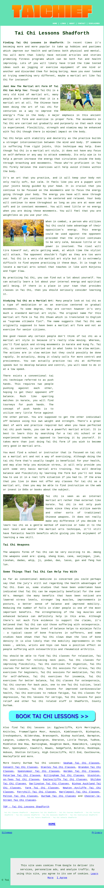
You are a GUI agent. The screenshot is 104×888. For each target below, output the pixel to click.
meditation (28, 304)
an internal (92, 496)
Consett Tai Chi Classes (20, 767)
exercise (42, 119)
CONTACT (81, 23)
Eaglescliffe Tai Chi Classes (65, 779)
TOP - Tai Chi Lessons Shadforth (26, 806)
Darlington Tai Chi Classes (49, 783)
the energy (93, 190)
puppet (88, 182)
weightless (10, 215)
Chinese (45, 102)
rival (88, 246)
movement (41, 206)
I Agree (62, 877)
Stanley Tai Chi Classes (58, 767)
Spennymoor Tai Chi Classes (38, 771)
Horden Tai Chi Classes (81, 771)
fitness (24, 59)
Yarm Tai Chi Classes (42, 788)
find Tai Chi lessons (28, 727)
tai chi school (78, 433)
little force (32, 413)
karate (25, 400)
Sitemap (7, 832)
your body (87, 177)
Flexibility (35, 127)
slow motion (91, 348)
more (30, 756)
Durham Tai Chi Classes (58, 796)
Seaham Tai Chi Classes (81, 763)
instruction (76, 485)
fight (63, 254)
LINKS (63, 23)
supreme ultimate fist (26, 321)
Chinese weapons (57, 517)
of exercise (63, 525)
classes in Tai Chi (17, 290)
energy (48, 159)
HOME (55, 23)
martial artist (79, 429)
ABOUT (72, 23)
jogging (32, 67)
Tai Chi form (55, 441)
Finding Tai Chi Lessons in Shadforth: (34, 42)
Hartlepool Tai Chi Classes (79, 792)
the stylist (76, 238)
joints (46, 146)
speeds (7, 365)
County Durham (22, 763)
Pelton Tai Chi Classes (20, 796)
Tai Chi (45, 90)
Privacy (97, 832)
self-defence (17, 154)
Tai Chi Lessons (47, 763)
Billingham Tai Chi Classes (64, 775)
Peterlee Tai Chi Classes (21, 775)
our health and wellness (42, 51)
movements (89, 119)
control (89, 357)
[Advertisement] (78, 393)
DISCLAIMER (94, 23)
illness (85, 167)
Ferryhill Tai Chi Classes (36, 792)
